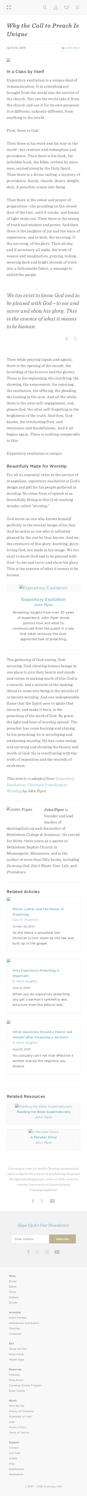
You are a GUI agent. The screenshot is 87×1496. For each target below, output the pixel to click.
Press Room (16, 1380)
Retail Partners (18, 1317)
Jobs (12, 1422)
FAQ (11, 1463)
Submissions (16, 1469)
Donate (13, 1302)
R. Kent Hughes (24, 981)
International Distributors (24, 1323)
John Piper (73, 47)
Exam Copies (17, 1390)
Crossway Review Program (25, 1385)
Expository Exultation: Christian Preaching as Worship (41, 784)
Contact (14, 1447)
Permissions (16, 1474)
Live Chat (14, 1453)
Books (13, 1281)
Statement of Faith (20, 1416)
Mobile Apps (16, 1359)
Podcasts (14, 1374)
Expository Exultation (43, 599)
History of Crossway (21, 1411)
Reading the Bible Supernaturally (43, 1112)
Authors (13, 1297)
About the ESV (18, 1349)
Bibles (13, 1286)
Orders (13, 1458)
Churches (14, 1328)
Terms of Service (19, 1432)
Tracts (12, 1292)
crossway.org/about (43, 1190)
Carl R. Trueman (25, 920)
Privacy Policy (17, 1427)
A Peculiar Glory (43, 1137)
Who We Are (17, 1406)
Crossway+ (15, 1333)
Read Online (16, 1354)
